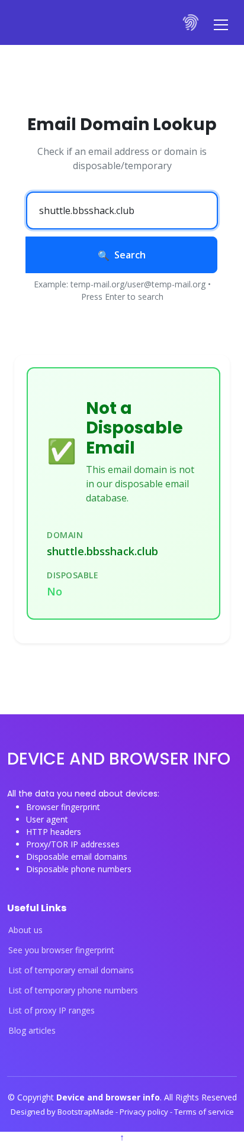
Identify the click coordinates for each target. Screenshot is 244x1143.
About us (25, 930)
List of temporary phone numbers (73, 990)
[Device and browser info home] (191, 22)
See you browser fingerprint (61, 950)
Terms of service (204, 1111)
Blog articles (32, 1031)
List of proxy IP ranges (51, 1010)
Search (130, 254)
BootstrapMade (86, 1111)
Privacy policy (145, 1111)
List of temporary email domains (71, 970)
